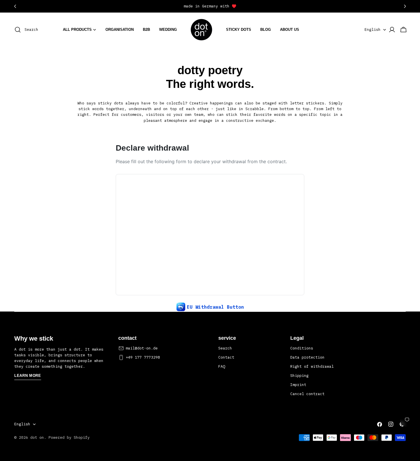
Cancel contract (307, 394)
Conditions (301, 348)
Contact (226, 357)
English (373, 29)
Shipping (299, 375)
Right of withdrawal (312, 366)
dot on (37, 437)
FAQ (221, 366)
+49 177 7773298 (143, 357)
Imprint (298, 385)
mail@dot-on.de (142, 348)
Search (225, 348)
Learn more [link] (27, 376)
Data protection (307, 357)
